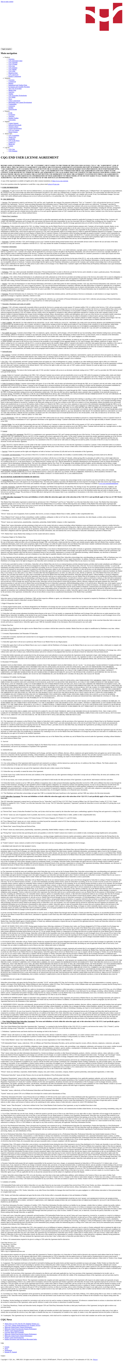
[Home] (61, 47)
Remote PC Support (11, 1352)
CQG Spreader (13, 62)
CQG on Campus (13, 130)
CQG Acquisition (13, 135)
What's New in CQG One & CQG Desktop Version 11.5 (22, 1323)
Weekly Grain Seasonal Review (14, 1330)
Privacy (95, 1359)
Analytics (11, 92)
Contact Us (11, 142)
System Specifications (15, 128)
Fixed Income (12, 109)
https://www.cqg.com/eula (60, 181)
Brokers (10, 83)
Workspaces (8, 1350)
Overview (11, 59)
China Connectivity (14, 101)
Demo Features (13, 132)
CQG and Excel (13, 74)
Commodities (12, 104)
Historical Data (13, 73)
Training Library (13, 127)
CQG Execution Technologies (17, 95)
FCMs (10, 113)
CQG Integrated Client (15, 61)
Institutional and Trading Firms (17, 85)
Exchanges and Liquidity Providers (19, 87)
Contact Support (13, 123)
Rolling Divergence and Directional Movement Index (21, 1339)
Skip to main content (7, 1)
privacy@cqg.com (53, 184)
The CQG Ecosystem (15, 88)
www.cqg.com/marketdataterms (108, 483)
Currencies (11, 106)
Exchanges (11, 114)
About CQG (12, 137)
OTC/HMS (11, 97)
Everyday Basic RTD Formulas (14, 1332)
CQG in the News (14, 140)
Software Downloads (14, 125)
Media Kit (11, 144)
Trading (10, 94)
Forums (7, 1347)
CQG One (11, 66)
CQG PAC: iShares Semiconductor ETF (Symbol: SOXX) (22, 1325)
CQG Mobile (12, 69)
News (10, 99)
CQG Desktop (12, 68)
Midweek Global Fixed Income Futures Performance (21, 1329)
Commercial (12, 81)
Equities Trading (13, 118)
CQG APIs (11, 71)
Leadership (11, 139)
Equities (10, 107)
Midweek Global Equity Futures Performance (18, 1327)
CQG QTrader (12, 64)
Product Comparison (14, 76)
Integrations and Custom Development (20, 102)
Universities (12, 120)
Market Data (12, 90)
